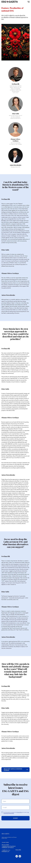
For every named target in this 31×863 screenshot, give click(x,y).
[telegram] (17, 857)
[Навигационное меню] (29, 2)
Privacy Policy (19, 812)
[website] (20, 857)
